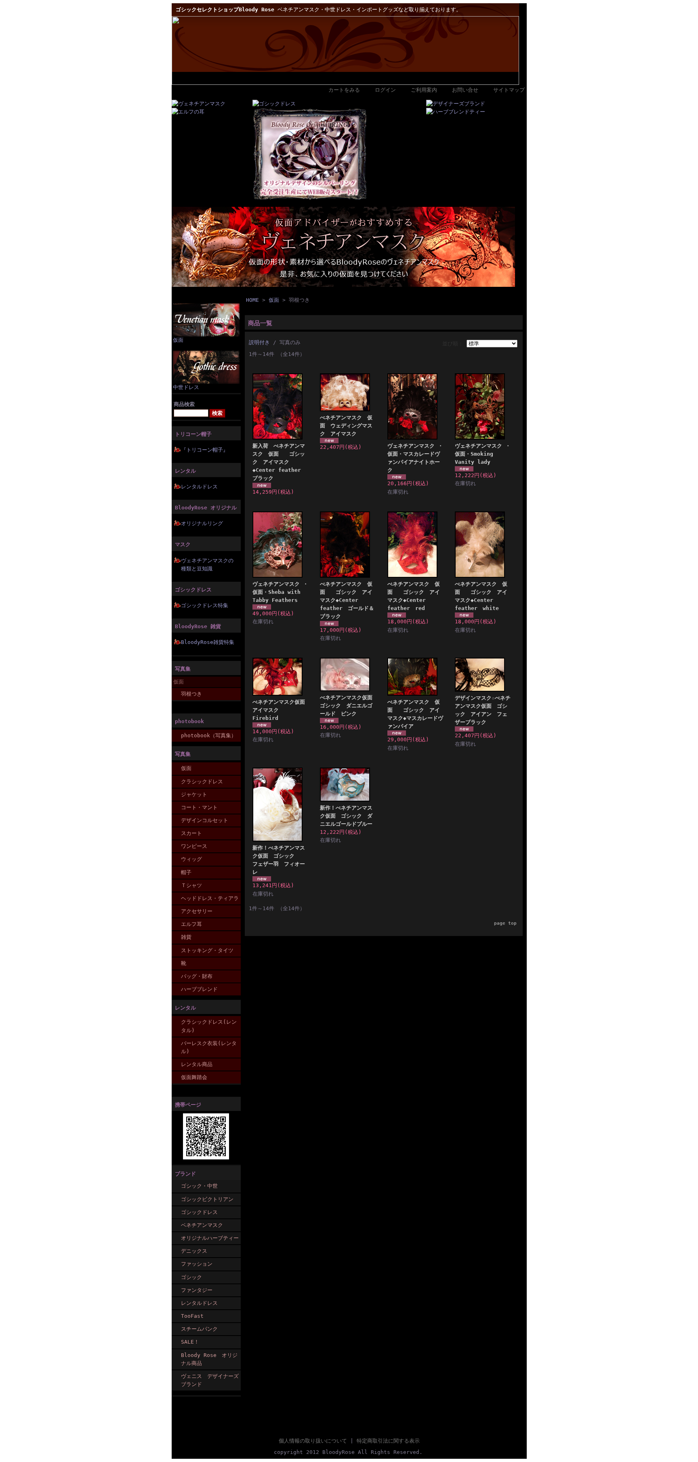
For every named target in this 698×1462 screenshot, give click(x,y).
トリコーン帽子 (193, 434)
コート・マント (199, 807)
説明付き (259, 342)
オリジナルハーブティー (210, 1238)
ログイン (385, 90)
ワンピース (194, 846)
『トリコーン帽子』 (204, 450)
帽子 (186, 872)
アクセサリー (196, 911)
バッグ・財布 (196, 976)
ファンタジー (196, 1290)
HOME (252, 300)
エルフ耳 (191, 924)
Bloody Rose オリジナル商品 (209, 1359)
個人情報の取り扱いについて (313, 1441)
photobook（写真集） (208, 735)
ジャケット (194, 794)
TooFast (192, 1316)
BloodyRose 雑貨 (198, 626)
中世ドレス (186, 387)
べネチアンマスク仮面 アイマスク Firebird (281, 710)
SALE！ (190, 1342)
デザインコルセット (204, 820)
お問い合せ (465, 90)
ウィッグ (191, 859)
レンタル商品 (196, 1064)
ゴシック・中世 (199, 1186)
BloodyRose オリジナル (206, 508)
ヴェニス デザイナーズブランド (210, 1380)
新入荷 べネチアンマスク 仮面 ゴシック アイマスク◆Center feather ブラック (279, 462)
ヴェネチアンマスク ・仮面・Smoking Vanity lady (483, 454)
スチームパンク (199, 1329)
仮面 (178, 340)
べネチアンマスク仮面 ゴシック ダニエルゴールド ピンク (349, 705)
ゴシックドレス (193, 590)
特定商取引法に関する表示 (388, 1441)
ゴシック (191, 1277)
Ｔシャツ (191, 885)
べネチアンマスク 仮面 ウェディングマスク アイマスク (346, 425)
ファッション (196, 1264)
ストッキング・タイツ (207, 950)
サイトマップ (509, 90)
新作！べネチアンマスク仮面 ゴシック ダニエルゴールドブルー (346, 816)
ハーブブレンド (199, 989)
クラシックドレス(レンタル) (209, 1026)
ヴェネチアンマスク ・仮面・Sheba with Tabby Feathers (280, 592)
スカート (191, 833)
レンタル (185, 471)
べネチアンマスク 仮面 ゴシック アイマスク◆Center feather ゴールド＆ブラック (347, 600)
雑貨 (186, 937)
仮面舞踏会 (194, 1077)
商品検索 (184, 404)
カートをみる (344, 90)
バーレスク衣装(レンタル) (209, 1047)
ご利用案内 (424, 90)
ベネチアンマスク (202, 1225)
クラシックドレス (202, 781)
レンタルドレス (199, 487)
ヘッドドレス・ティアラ (210, 898)
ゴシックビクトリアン (207, 1199)
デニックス (194, 1251)
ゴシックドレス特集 (204, 605)
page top (505, 923)
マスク (183, 544)
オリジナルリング (202, 523)
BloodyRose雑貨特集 (207, 642)
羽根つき (191, 694)
